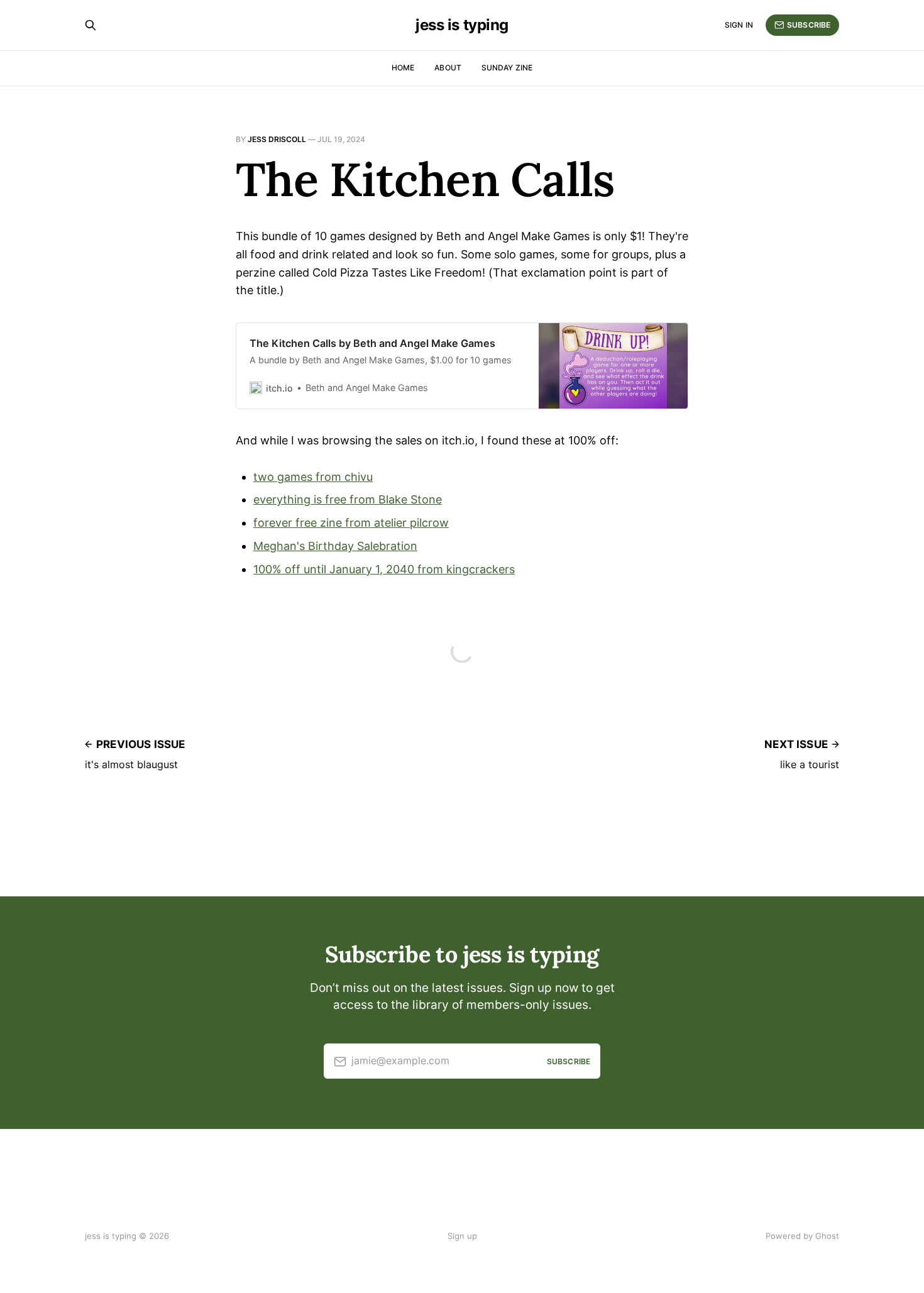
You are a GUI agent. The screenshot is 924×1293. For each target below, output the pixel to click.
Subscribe (808, 25)
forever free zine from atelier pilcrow (351, 522)
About (447, 67)
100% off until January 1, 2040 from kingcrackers (384, 569)
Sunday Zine (506, 67)
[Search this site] (90, 25)
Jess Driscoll (277, 139)
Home (403, 67)
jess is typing (461, 25)
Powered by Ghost (802, 1236)
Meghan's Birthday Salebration (335, 546)
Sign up (462, 1236)
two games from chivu (313, 476)
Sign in (739, 25)
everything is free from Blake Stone (347, 499)
